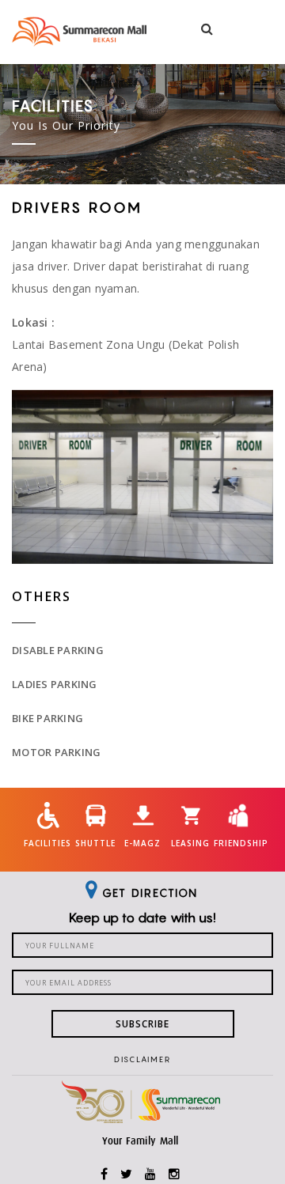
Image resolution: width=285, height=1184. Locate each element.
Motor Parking (56, 752)
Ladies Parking (54, 684)
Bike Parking (47, 718)
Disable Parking (58, 650)
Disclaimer (142, 1059)
